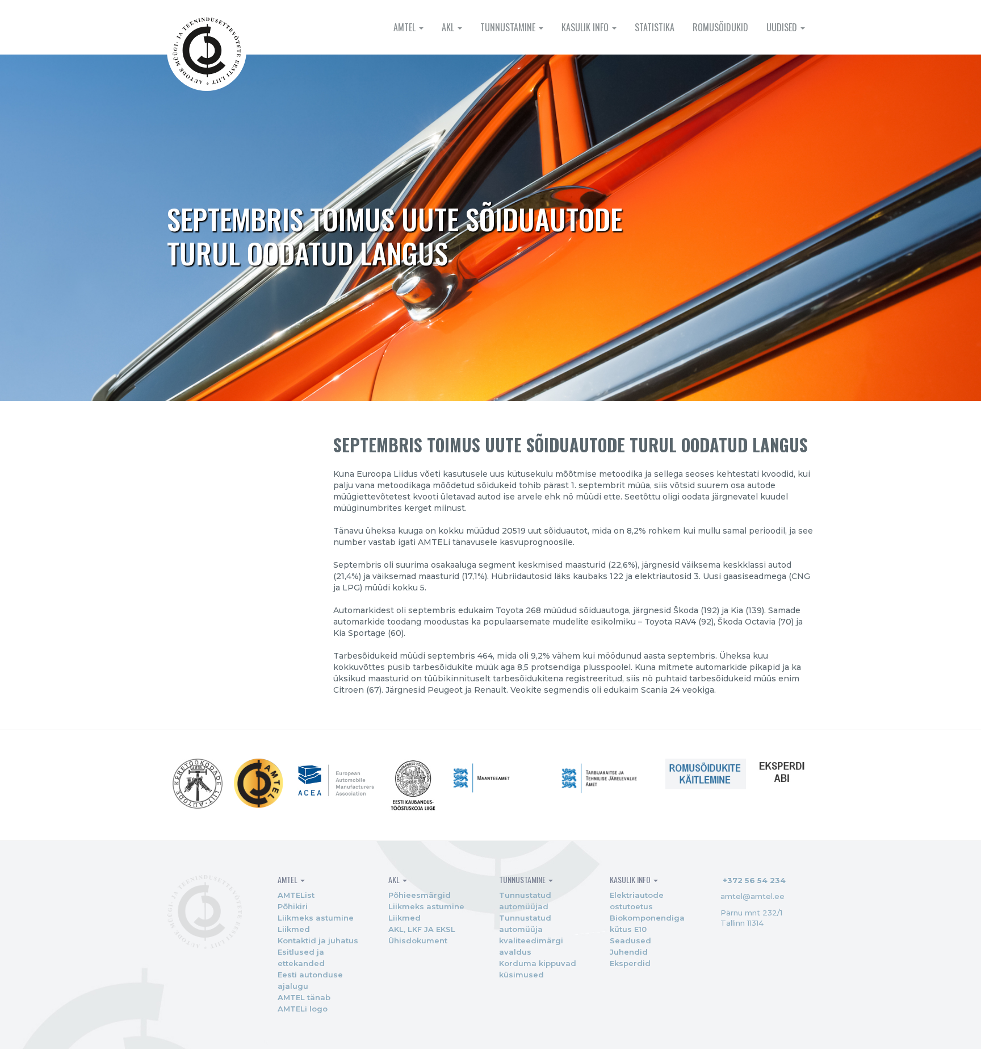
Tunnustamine (509, 27)
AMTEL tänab (304, 997)
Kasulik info (586, 27)
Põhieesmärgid (419, 895)
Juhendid (629, 951)
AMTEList (296, 895)
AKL (449, 27)
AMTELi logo (303, 1008)
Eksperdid (630, 963)
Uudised (782, 27)
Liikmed (294, 929)
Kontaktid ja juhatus (318, 940)
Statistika (654, 27)
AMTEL (405, 27)
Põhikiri (293, 906)
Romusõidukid (720, 27)
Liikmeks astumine (316, 917)
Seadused (630, 940)
